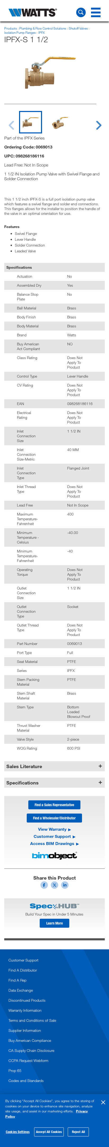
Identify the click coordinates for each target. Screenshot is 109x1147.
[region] (54, 1120)
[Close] (103, 1102)
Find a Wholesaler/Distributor (54, 818)
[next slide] (93, 122)
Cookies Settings (18, 1132)
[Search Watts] (81, 12)
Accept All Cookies (49, 1132)
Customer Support (52, 836)
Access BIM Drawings (52, 843)
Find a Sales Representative (54, 804)
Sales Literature (24, 766)
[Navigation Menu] (96, 12)
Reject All (78, 1132)
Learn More (54, 923)
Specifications (22, 783)
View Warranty (52, 829)
